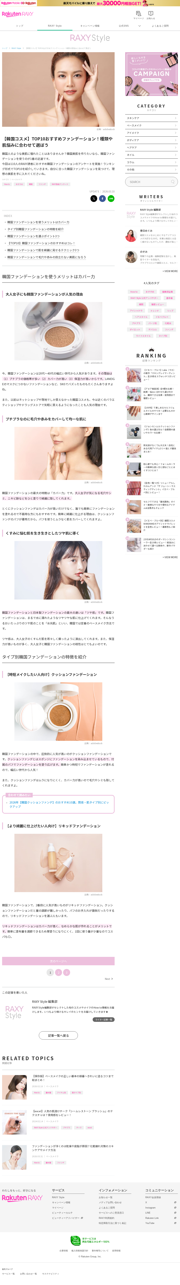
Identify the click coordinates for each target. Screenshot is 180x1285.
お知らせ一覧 (105, 1197)
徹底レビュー (157, 304)
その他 (130, 169)
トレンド (154, 310)
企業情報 (63, 1250)
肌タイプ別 (76, 1092)
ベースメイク (17, 179)
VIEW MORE (170, 271)
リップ (170, 310)
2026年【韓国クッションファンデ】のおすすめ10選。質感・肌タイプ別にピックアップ (59, 804)
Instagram (150, 1207)
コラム (130, 162)
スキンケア (133, 118)
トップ (19, 26)
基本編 (48, 1092)
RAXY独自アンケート (60, 184)
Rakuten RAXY (17, 14)
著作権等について (100, 1250)
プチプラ (66, 1127)
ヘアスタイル (141, 316)
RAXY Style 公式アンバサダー (45, 1127)
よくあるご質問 (160, 26)
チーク (79, 1127)
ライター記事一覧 (103, 1019)
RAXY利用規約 (106, 1218)
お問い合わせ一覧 (28, 1274)
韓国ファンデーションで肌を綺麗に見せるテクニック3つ (43, 250)
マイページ (57, 1207)
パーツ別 (152, 323)
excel (90, 1127)
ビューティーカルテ (62, 1212)
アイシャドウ (136, 310)
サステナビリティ (50, 1274)
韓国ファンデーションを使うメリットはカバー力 (38, 222)
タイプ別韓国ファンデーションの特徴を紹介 (35, 229)
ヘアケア (132, 147)
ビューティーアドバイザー (65, 1218)
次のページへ (58, 961)
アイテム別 (61, 1092)
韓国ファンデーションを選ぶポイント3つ (33, 236)
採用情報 (116, 1250)
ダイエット (135, 329)
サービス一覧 (8, 1274)
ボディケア (133, 140)
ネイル (130, 155)
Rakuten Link (152, 1218)
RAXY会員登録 (153, 1197)
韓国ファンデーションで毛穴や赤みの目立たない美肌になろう (46, 257)
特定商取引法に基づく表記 (112, 1223)
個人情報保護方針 (79, 1250)
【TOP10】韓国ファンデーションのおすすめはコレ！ (41, 243)
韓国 (31, 184)
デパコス (152, 329)
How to (7, 184)
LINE (147, 1212)
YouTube (149, 1223)
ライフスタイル (143, 335)
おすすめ (19, 184)
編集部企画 (167, 291)
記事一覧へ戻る (58, 1035)
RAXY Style (55, 26)
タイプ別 (163, 335)
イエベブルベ (162, 316)
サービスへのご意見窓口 (111, 1212)
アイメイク (133, 132)
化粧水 (168, 323)
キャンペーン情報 (90, 26)
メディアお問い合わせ (110, 1202)
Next (109, 979)
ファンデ (42, 184)
